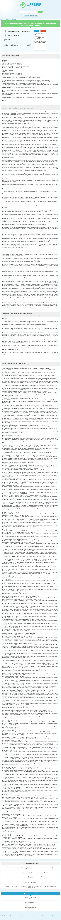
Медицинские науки (30, 897)
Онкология (14, 19)
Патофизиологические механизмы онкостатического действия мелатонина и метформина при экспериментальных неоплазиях (30, 877)
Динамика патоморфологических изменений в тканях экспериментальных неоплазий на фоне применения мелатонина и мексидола (30, 882)
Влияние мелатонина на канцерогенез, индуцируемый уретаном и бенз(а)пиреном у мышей (30, 872)
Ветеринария (36, 915)
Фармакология (28, 915)
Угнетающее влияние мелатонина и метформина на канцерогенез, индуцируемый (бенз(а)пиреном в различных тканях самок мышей (30, 887)
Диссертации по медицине (5, 19)
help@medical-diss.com (55, 915)
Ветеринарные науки (30, 907)
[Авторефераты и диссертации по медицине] (30, 5)
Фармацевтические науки (30, 902)
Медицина (22, 915)
